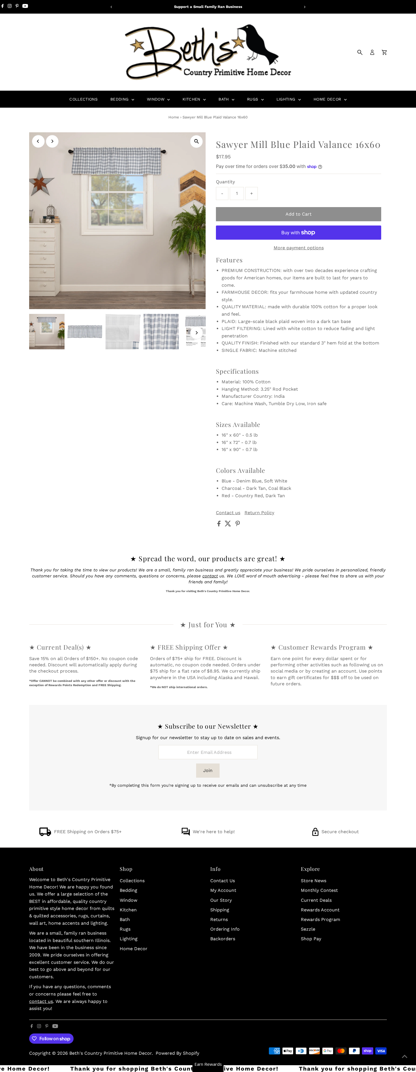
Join (208, 770)
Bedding (120, 99)
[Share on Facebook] (219, 525)
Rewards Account (320, 910)
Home (173, 117)
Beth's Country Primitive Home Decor (110, 1053)
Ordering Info (225, 929)
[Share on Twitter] (229, 525)
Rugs (253, 99)
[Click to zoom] (196, 141)
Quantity (225, 181)
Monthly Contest (319, 890)
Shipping (219, 910)
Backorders (222, 938)
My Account (223, 890)
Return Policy (259, 513)
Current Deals (316, 900)
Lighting (286, 99)
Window (156, 99)
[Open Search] (360, 52)
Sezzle (308, 929)
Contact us (228, 513)
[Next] (304, 7)
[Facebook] (2, 7)
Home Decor (328, 99)
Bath (224, 99)
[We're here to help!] (185, 834)
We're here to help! (214, 831)
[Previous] (111, 7)
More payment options (299, 247)
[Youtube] (25, 7)
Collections (83, 99)
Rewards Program (320, 919)
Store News (313, 880)
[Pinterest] (17, 7)
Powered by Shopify (177, 1053)
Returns (219, 919)
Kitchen (192, 99)
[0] (384, 52)
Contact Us (222, 880)
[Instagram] (9, 7)
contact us (41, 1001)
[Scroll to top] (404, 1056)
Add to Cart (299, 214)
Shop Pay (311, 938)
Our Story (221, 900)
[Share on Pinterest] (237, 525)
